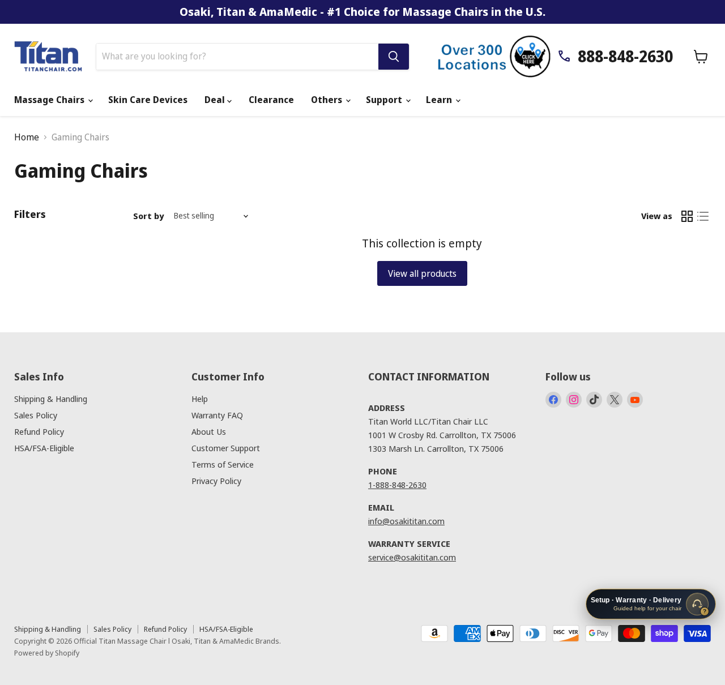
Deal (215, 99)
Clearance (271, 99)
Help (199, 398)
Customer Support (225, 447)
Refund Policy (39, 431)
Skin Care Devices (147, 99)
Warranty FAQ (217, 415)
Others (327, 99)
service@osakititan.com (412, 557)
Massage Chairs (50, 99)
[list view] (703, 216)
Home (26, 137)
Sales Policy (35, 415)
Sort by (148, 216)
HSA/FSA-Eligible (44, 447)
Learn (440, 99)
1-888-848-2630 (397, 484)
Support (385, 99)
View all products (422, 273)
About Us (208, 431)
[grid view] (687, 216)
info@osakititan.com (406, 520)
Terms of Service (222, 464)
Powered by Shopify (46, 653)
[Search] (393, 57)
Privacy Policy (216, 480)
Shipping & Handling (50, 398)
